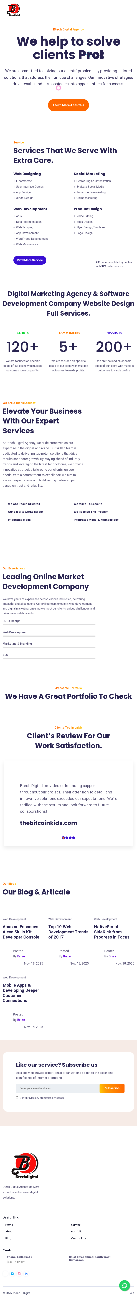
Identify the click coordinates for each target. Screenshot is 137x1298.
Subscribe (112, 1088)
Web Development (14, 919)
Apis (19, 216)
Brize (21, 956)
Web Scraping (24, 227)
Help (131, 1293)
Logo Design (85, 233)
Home (9, 1225)
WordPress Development (32, 238)
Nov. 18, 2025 (33, 963)
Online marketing (87, 198)
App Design (23, 192)
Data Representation (29, 221)
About (9, 1231)
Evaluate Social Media (90, 186)
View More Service (30, 260)
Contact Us (78, 1238)
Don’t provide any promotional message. (42, 1097)
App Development (27, 233)
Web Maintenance (27, 244)
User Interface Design (30, 186)
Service (75, 1225)
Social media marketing (91, 192)
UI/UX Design (24, 198)
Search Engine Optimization (94, 181)
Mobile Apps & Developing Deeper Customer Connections (21, 993)
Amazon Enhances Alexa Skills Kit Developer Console (21, 932)
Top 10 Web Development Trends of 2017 (68, 932)
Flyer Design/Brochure (91, 227)
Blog (8, 1238)
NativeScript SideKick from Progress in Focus (112, 932)
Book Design (85, 221)
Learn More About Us (68, 105)
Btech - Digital (22, 1293)
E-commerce (24, 181)
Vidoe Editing (85, 216)
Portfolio (76, 1231)
